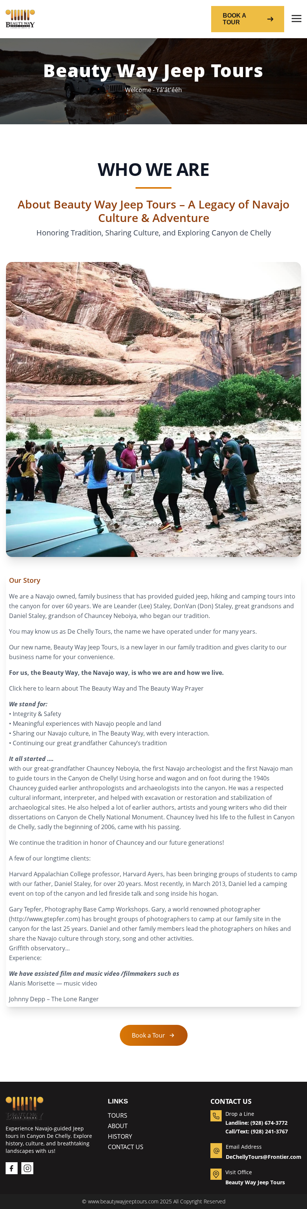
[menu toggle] (296, 19)
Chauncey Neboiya (110, 616)
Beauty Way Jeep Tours (255, 1182)
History (120, 1136)
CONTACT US (125, 1147)
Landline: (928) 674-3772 (256, 1122)
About (118, 1126)
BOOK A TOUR (234, 18)
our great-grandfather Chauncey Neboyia (80, 768)
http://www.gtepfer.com (44, 919)
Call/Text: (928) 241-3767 (256, 1131)
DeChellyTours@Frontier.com (263, 1156)
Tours (117, 1115)
